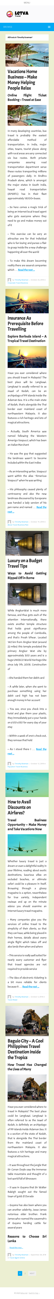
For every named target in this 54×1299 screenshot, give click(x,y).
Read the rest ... (26, 270)
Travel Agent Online (17, 1258)
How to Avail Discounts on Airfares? (19, 807)
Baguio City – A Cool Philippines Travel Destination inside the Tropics (25, 1049)
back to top (34, 1293)
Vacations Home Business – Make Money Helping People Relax (22, 80)
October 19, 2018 (37, 522)
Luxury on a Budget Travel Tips (25, 563)
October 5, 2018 (37, 997)
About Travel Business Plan (18, 525)
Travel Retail (12, 1000)
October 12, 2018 (37, 763)
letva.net (24, 1293)
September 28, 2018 (38, 1255)
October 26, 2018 (37, 280)
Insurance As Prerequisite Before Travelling (25, 323)
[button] (27, 3)
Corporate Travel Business (18, 283)
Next (32, 1273)
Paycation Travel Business (18, 767)
